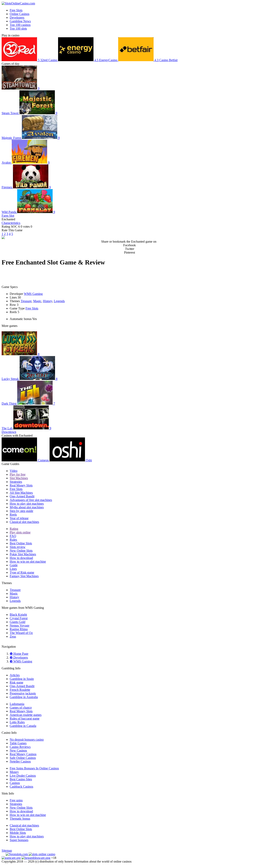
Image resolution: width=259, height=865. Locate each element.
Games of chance (21, 707)
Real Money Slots (21, 485)
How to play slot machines (27, 503)
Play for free (17, 474)
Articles (15, 675)
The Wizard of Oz (21, 633)
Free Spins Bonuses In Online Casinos (34, 768)
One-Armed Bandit (22, 496)
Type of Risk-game (22, 572)
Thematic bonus (20, 818)
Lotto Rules (17, 722)
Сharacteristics (11, 223)
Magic (37, 301)
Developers (17, 17)
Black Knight (18, 614)
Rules (13, 539)
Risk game (16, 682)
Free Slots (16, 10)
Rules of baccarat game (24, 718)
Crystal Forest (19, 618)
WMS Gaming (33, 293)
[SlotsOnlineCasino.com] (18, 3)
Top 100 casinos (20, 25)
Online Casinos (19, 14)
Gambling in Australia (24, 697)
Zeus (13, 636)
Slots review (17, 547)
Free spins (16, 800)
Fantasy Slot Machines (24, 576)
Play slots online (20, 532)
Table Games (18, 743)
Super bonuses (19, 840)
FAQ (13, 536)
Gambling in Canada (23, 725)
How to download (21, 558)
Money (14, 772)
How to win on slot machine (28, 561)
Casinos (15, 783)
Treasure (26, 301)
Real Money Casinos (23, 754)
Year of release (19, 518)
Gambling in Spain (22, 678)
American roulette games (25, 715)
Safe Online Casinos (23, 757)
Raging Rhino (19, 629)
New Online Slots (21, 550)
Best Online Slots (21, 543)
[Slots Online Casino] (42, 854)
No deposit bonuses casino (27, 739)
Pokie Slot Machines (23, 554)
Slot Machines (19, 478)
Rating (14, 528)
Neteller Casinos (20, 761)
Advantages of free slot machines (31, 500)
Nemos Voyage (19, 625)
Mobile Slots (18, 832)
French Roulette (20, 689)
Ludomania (17, 704)
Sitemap (7, 850)
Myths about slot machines (27, 507)
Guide (14, 565)
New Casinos (18, 750)
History (47, 301)
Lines (13, 569)
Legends (59, 301)
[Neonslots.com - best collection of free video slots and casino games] (17, 854)
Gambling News (20, 21)
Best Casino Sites (21, 779)
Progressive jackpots (23, 693)
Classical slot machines (24, 522)
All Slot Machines (21, 492)
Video (13, 470)
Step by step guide (21, 511)
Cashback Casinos (21, 786)
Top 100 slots (18, 28)
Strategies (16, 481)
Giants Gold (17, 622)
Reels (13, 514)
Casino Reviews (20, 747)
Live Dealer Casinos (23, 775)
